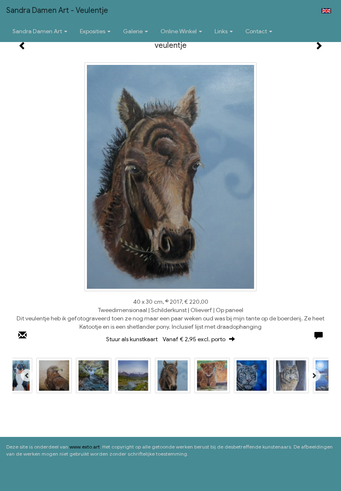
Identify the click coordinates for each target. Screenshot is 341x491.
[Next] (314, 375)
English (326, 10)
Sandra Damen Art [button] (37, 31)
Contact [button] (256, 31)
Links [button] (222, 31)
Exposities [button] (93, 31)
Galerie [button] (133, 31)
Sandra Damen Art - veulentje (57, 10)
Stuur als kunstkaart (165, 339)
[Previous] (27, 375)
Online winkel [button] (179, 31)
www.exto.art (84, 447)
